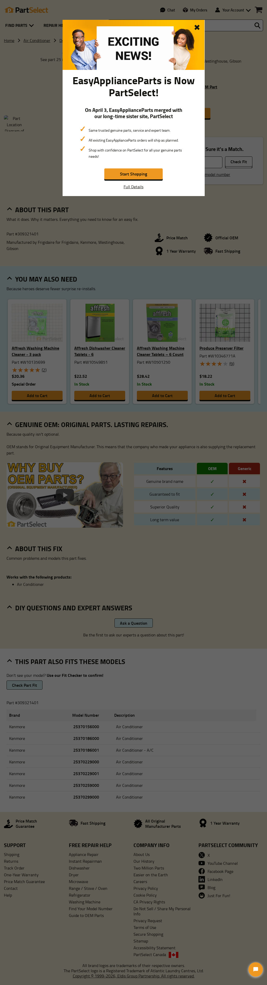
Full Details (133, 187)
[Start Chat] (255, 969)
